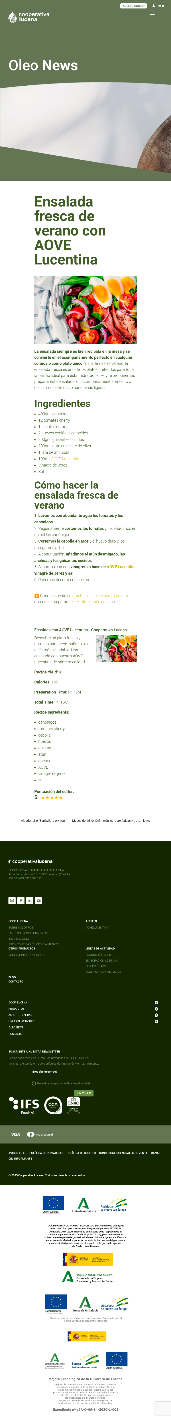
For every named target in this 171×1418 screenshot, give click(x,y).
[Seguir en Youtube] (38, 900)
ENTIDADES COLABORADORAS (28, 933)
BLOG (12, 977)
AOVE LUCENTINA (97, 927)
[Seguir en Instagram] (12, 900)
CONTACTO (15, 981)
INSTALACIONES (18, 938)
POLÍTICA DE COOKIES (81, 1153)
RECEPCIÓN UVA (96, 966)
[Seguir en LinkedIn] (29, 900)
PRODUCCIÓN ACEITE (99, 955)
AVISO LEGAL (17, 1153)
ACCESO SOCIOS (134, 6)
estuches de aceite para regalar (98, 595)
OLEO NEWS (15, 1027)
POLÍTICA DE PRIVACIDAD (46, 1153)
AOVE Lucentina (65, 458)
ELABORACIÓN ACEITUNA (102, 960)
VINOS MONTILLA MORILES (26, 955)
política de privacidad (76, 1083)
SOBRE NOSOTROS (20, 927)
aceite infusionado (84, 601)
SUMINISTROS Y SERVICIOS (103, 971)
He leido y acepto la (63, 1083)
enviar (84, 1093)
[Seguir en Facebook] (20, 900)
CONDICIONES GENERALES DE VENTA (123, 1153)
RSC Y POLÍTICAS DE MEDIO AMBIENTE (33, 944)
